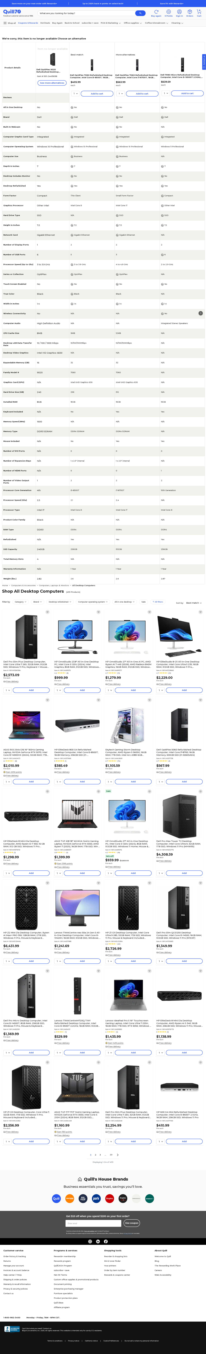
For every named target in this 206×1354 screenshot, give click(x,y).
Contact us (8, 1293)
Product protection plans (66, 1298)
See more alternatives (52, 83)
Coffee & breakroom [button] (155, 23)
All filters (158, 602)
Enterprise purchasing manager (68, 1289)
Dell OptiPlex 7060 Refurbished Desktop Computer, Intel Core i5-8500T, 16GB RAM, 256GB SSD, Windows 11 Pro (91, 77)
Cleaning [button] (175, 23)
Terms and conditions (89, 1231)
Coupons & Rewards (28, 23)
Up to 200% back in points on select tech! (103, 3)
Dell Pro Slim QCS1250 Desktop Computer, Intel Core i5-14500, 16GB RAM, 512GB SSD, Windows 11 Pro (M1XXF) (179, 935)
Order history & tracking (14, 1256)
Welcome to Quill (163, 1256)
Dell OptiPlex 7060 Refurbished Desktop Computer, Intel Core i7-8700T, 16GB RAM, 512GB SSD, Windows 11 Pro (136, 77)
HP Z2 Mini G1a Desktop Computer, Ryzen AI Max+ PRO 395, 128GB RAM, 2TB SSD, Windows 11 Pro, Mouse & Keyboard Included (26, 935)
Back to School (72, 23)
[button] (140, 13)
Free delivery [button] (12, 681)
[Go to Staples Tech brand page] (123, 1199)
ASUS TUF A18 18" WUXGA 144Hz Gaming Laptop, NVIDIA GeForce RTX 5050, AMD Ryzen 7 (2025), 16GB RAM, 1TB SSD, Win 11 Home (77, 844)
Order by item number (114, 1270)
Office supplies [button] (131, 23)
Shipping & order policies (15, 1279)
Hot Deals (45, 23)
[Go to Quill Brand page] (56, 1199)
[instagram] (90, 1241)
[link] (47, 612)
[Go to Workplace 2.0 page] (149, 1199)
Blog (157, 1261)
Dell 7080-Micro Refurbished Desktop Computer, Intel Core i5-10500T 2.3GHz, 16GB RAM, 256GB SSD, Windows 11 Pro (180, 77)
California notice (91, 1341)
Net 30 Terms (60, 1275)
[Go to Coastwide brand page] (69, 1199)
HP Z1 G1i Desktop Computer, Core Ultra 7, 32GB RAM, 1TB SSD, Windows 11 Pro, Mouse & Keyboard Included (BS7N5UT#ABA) (26, 1115)
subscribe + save (90, 23)
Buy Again (57, 23)
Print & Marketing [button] (109, 23)
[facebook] (106, 1241)
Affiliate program (62, 1307)
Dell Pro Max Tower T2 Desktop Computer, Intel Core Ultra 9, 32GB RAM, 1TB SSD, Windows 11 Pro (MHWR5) (178, 844)
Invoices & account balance (16, 1270)
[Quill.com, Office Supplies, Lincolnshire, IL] (12, 1329)
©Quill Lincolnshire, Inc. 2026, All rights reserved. (41, 1331)
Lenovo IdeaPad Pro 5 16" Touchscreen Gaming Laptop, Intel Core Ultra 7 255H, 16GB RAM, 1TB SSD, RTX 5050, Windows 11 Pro (128, 1023)
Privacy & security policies (15, 1289)
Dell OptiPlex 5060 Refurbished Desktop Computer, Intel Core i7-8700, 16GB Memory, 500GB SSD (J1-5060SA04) (178, 752)
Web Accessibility (163, 1275)
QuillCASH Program (63, 1265)
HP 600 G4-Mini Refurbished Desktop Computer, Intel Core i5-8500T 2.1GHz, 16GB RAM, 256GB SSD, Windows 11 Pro (177, 1115)
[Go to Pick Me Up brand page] (83, 1199)
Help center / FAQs (12, 1275)
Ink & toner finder (112, 1261)
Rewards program (62, 1261)
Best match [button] (192, 603)
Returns (7, 1261)
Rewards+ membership (65, 1256)
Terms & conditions (54, 1341)
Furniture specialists (63, 1293)
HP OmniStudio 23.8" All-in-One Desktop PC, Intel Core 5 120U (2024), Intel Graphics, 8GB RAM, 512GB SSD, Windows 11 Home (76, 664)
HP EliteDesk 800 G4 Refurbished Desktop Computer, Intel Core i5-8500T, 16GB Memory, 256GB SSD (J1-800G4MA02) (76, 752)
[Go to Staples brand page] (109, 1199)
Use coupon (131, 1223)
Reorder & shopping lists (115, 1256)
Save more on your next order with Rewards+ (34, 3)
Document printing (63, 1284)
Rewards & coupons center (117, 1275)
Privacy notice (73, 1341)
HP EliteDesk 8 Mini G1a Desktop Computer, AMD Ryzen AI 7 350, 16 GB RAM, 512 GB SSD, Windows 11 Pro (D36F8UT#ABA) (24, 844)
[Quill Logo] (12, 11)
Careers (158, 1270)
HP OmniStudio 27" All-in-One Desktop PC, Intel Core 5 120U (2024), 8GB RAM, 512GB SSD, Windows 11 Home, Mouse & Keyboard (126, 844)
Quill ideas (58, 1303)
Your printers (110, 1265)
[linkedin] (98, 1241)
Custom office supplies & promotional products (76, 1279)
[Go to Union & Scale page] (136, 1199)
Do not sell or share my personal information (142, 1341)
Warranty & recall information (17, 1284)
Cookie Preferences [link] (111, 1341)
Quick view (25, 650)
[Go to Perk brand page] (96, 1199)
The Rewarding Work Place (168, 1265)
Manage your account (13, 1265)
